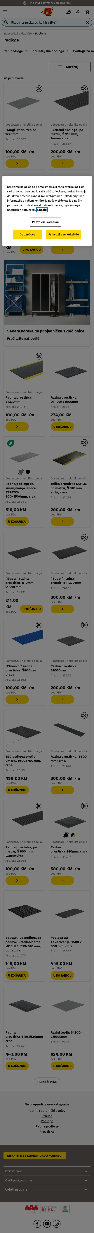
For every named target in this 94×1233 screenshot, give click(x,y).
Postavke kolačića (45, 222)
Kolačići (42, 210)
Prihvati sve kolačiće (64, 235)
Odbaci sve (27, 235)
